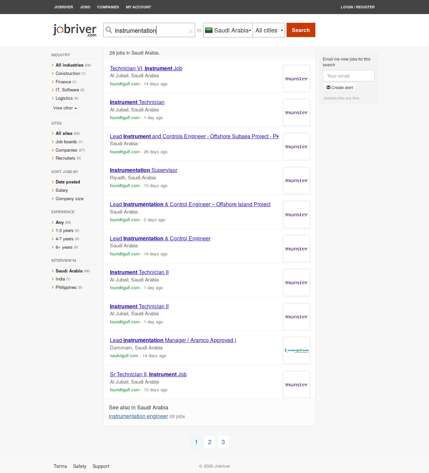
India (61, 278)
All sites (64, 133)
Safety (79, 466)
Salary (62, 190)
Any (60, 222)
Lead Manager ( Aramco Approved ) (173, 340)
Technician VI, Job (146, 68)
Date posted (68, 181)
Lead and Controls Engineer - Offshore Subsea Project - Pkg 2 (198, 136)
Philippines (67, 287)
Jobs (85, 6)
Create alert (341, 87)
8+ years (64, 247)
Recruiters (66, 158)
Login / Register (358, 6)
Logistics (64, 98)
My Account (138, 6)
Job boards (66, 141)
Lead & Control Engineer (160, 238)
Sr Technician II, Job (148, 374)
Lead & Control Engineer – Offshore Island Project (190, 204)
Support (101, 466)
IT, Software (67, 89)
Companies (108, 6)
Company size (69, 198)
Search (301, 30)
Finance (63, 81)
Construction (68, 73)
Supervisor (143, 170)
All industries (69, 65)
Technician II (139, 272)
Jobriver (63, 6)
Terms (60, 466)
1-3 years (65, 230)
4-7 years (65, 238)
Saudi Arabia (70, 270)
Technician (137, 102)
